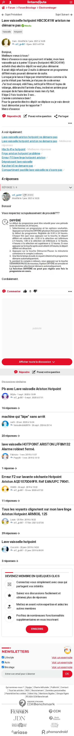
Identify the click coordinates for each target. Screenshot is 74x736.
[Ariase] (19, 732)
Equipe (29, 687)
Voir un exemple (62, 657)
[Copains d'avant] (19, 725)
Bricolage (9, 667)
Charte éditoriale (41, 687)
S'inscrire (37, 629)
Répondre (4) (14, 116)
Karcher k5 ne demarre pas (17, 165)
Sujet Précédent (13, 14)
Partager (63, 116)
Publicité (55, 687)
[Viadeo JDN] (54, 725)
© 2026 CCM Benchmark (37, 696)
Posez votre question (39, 116)
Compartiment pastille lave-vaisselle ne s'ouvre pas (32, 170)
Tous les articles (16, 690)
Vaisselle (7, 32)
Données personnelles (56, 690)
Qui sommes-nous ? (15, 687)
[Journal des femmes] (19, 711)
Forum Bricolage (27, 7)
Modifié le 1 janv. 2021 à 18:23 (25, 198)
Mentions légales (47, 693)
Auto (7, 662)
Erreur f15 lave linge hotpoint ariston (23, 157)
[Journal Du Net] (19, 718)
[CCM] (54, 711)
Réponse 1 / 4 (9, 187)
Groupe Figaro (63, 693)
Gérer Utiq (32, 693)
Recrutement (37, 690)
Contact (64, 687)
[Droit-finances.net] (54, 718)
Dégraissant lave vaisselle (17, 161)
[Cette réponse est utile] (25, 291)
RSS (28, 690)
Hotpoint (18, 32)
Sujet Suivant (62, 14)
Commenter (14, 291)
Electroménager (47, 7)
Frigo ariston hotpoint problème (21, 153)
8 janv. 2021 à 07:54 (35, 44)
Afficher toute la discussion (35, 361)
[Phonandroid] (54, 732)
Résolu (27, 25)
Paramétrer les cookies (16, 693)
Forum (11, 7)
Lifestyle (9, 657)
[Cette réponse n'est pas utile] (35, 291)
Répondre (23, 372)
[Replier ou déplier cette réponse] (70, 187)
